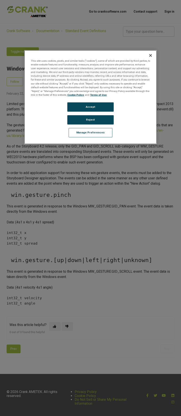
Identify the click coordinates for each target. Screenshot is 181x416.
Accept (90, 106)
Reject (90, 119)
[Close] (150, 55)
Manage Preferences (90, 132)
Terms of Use (98, 94)
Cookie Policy (75, 94)
